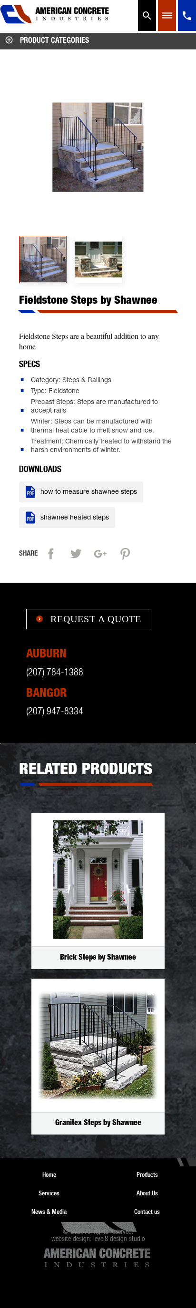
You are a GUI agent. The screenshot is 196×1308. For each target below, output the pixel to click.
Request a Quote (88, 619)
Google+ (103, 552)
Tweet (78, 552)
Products (147, 1174)
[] (187, 29)
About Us (147, 1193)
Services (49, 1193)
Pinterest (127, 552)
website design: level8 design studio (98, 1239)
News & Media (49, 1211)
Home (49, 1174)
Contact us (147, 1211)
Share (53, 552)
